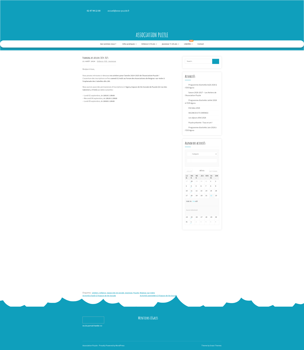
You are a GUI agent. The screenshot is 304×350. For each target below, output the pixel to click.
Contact (200, 44)
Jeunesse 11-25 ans (169, 44)
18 (191, 196)
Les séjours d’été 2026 (197, 117)
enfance (102, 293)
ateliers (95, 293)
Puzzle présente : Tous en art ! (200, 122)
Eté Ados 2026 (194, 108)
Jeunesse (112, 61)
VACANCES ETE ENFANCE (198, 113)
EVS (105, 61)
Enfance (100, 61)
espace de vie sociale (115, 293)
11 (191, 191)
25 (191, 217)
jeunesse (129, 293)
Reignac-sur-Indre (147, 293)
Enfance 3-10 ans (148, 44)
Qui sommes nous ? (108, 44)
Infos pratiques (128, 44)
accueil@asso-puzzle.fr (118, 10)
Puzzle (136, 293)
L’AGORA (187, 44)
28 (191, 181)
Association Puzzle (152, 35)
